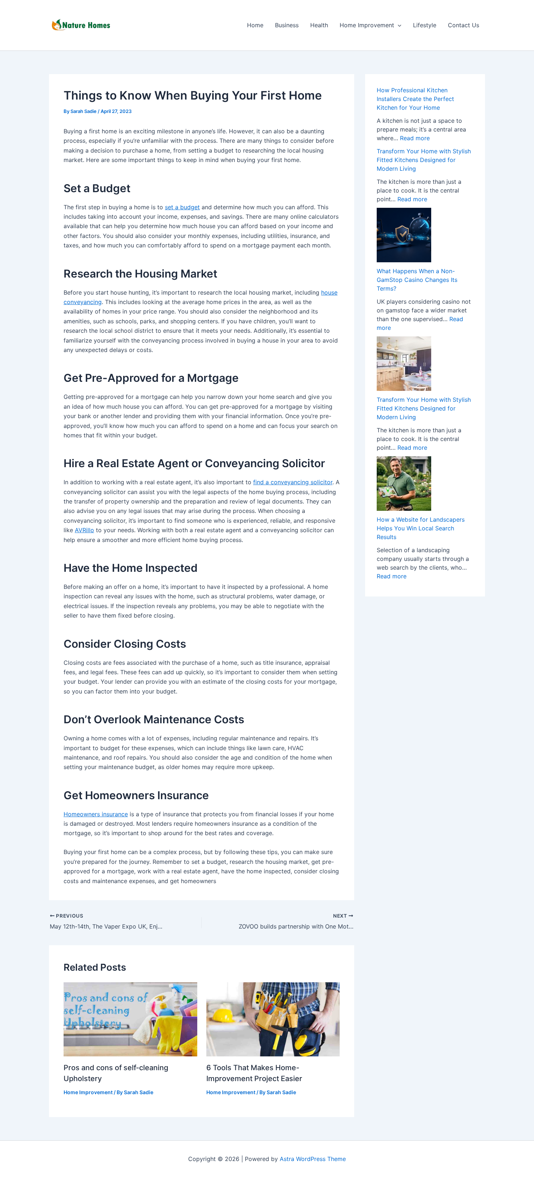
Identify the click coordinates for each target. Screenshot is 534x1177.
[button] (397, 25)
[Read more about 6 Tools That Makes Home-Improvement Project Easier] (273, 1018)
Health (319, 25)
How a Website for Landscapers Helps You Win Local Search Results (421, 528)
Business (287, 25)
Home (255, 25)
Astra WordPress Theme (313, 1158)
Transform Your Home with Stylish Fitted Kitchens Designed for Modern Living (424, 159)
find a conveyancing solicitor (292, 482)
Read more (415, 138)
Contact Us (463, 25)
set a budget (182, 207)
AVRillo (84, 530)
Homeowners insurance (96, 814)
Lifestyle (424, 25)
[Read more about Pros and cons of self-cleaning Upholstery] (130, 1018)
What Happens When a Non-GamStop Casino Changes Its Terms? (417, 279)
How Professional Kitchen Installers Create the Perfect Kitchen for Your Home (415, 98)
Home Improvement (367, 25)
